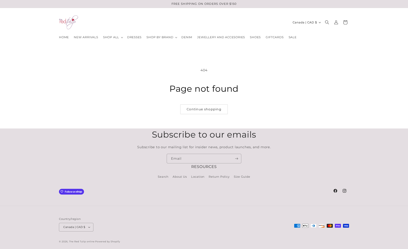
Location (197, 176)
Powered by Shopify (107, 241)
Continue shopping (204, 109)
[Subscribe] (236, 159)
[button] (113, 37)
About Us (180, 176)
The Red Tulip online (81, 241)
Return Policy (219, 176)
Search (163, 176)
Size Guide (242, 176)
